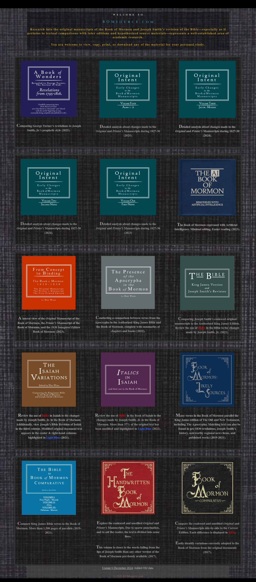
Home (228, 4)
